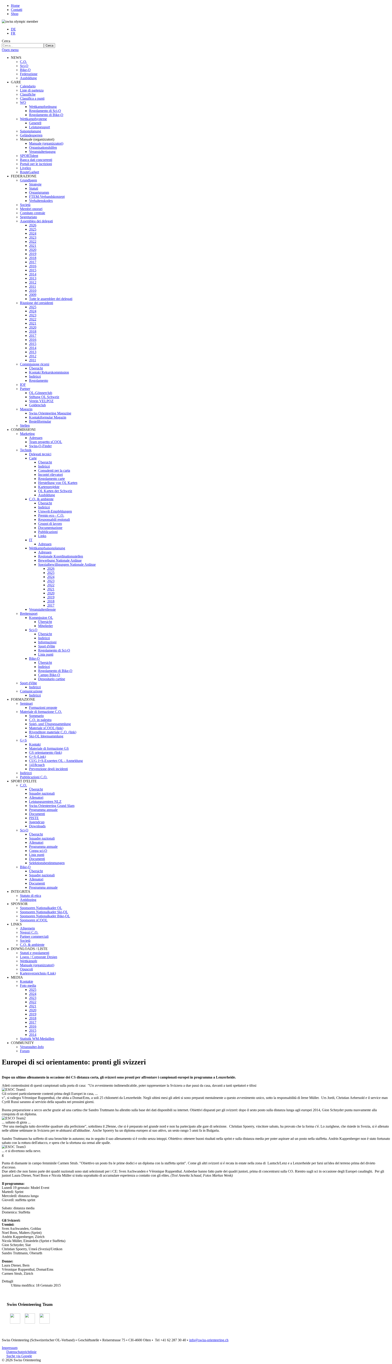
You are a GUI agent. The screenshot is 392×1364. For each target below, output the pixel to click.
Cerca (6, 41)
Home (15, 5)
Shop (14, 14)
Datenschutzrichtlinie (21, 1352)
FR (13, 33)
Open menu (10, 50)
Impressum (9, 1348)
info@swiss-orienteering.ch (208, 1340)
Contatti (16, 10)
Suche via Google (19, 1356)
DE (13, 29)
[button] (16, 58)
